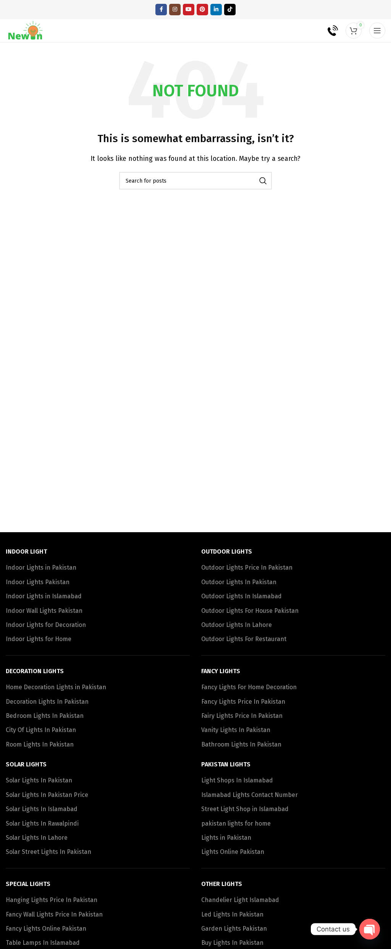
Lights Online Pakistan (232, 851)
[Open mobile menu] (377, 30)
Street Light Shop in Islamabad (245, 809)
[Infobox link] (327, 30)
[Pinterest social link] (202, 9)
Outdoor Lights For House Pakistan (250, 610)
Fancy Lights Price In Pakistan (243, 701)
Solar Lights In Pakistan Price (47, 794)
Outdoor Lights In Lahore (236, 624)
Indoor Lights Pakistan (37, 582)
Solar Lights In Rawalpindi (42, 823)
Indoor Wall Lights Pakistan (44, 610)
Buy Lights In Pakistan (232, 942)
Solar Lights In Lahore (37, 837)
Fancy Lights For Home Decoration (249, 687)
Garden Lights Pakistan (234, 928)
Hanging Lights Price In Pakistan (51, 900)
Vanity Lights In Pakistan (235, 730)
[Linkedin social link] (216, 9)
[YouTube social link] (188, 9)
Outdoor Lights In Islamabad (241, 596)
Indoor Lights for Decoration (46, 624)
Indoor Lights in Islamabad (44, 596)
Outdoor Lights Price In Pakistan (246, 567)
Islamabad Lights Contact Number (249, 794)
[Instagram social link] (175, 9)
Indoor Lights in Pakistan (41, 567)
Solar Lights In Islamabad (42, 809)
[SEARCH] (263, 180)
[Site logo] (26, 30)
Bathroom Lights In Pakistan (241, 744)
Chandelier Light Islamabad (240, 900)
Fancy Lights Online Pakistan (46, 928)
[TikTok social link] (230, 9)
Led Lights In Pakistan (232, 914)
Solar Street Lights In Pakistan (48, 851)
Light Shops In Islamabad (237, 780)
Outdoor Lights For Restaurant (243, 639)
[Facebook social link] (161, 9)
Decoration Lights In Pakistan (47, 701)
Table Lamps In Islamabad (43, 942)
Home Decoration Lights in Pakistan (56, 687)
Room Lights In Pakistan (40, 744)
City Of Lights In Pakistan (41, 730)
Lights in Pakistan (226, 837)
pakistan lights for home (236, 823)
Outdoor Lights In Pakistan (238, 582)
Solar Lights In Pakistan (39, 780)
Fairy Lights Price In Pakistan (242, 715)
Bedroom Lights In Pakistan (45, 715)
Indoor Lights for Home (38, 639)
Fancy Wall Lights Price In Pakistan (54, 914)
